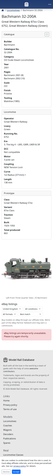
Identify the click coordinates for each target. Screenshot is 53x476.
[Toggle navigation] (49, 4)
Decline (6, 471)
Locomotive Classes (13, 454)
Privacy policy (10, 404)
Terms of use (10, 409)
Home (6, 400)
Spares (6, 442)
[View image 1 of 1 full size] (26, 269)
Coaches (7, 425)
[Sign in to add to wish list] (47, 34)
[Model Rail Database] (26, 4)
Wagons (7, 429)
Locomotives (13, 10)
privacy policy (19, 466)
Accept (16, 471)
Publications (9, 438)
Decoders (8, 434)
